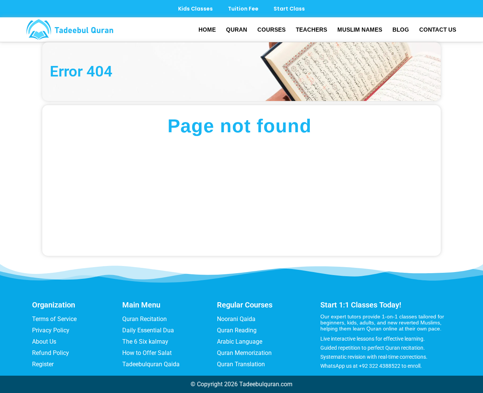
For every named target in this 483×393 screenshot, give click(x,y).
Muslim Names (359, 29)
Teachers (311, 29)
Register (43, 364)
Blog (400, 29)
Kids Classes (195, 8)
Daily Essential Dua (148, 330)
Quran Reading (237, 330)
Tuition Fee (243, 8)
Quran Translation (241, 364)
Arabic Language (239, 341)
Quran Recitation (144, 319)
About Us (44, 341)
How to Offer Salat (147, 352)
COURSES (271, 29)
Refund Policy (50, 352)
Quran (236, 29)
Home (207, 29)
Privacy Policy (50, 330)
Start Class (289, 8)
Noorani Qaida (236, 319)
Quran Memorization (244, 352)
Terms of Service (54, 319)
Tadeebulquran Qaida (151, 364)
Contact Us (437, 29)
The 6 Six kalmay (145, 341)
